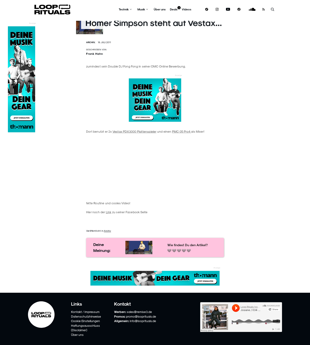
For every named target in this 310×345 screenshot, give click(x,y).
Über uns (160, 9)
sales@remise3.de (139, 311)
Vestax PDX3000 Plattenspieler (134, 131)
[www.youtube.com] (228, 9)
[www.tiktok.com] (206, 9)
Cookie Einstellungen (85, 321)
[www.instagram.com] (217, 9)
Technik (124, 9)
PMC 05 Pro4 (181, 131)
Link (108, 212)
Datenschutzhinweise (86, 316)
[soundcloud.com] (252, 9)
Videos (186, 9)
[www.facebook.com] (239, 9)
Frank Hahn (94, 53)
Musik (141, 9)
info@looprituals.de (143, 321)
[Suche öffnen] (272, 9)
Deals (173, 9)
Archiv (107, 230)
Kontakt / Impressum (85, 311)
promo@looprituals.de (141, 316)
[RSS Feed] (263, 9)
